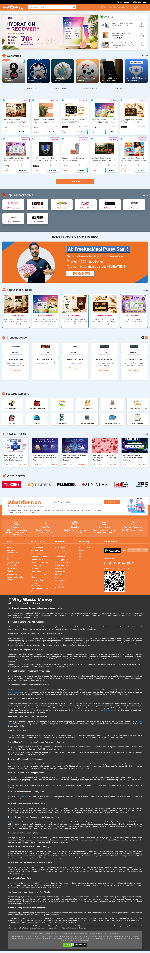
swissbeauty (60, 587)
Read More (23, 465)
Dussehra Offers (37, 580)
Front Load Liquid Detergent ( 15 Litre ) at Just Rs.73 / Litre (16, 159)
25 (77, 352)
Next (102, 32)
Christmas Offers (37, 547)
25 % (13, 222)
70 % (134, 208)
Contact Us (83, 550)
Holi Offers (35, 569)
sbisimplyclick (60, 581)
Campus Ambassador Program (15, 578)
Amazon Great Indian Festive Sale (39, 584)
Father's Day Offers (38, 559)
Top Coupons (126, 7)
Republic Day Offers (39, 553)
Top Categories (110, 7)
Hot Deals (31, 89)
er (136, 352)
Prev (142, 337)
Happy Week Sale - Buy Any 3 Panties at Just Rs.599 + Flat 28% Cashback (133, 159)
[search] (73, 7)
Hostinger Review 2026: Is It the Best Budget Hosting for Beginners (74, 457)
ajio (56, 578)
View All (145, 55)
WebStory (10, 571)
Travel (62, 409)
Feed (81, 559)
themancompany (61, 584)
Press (81, 556)
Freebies (37, 423)
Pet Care (12, 423)
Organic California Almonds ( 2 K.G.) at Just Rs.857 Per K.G (45, 120)
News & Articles (13, 562)
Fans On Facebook (133, 527)
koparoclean (60, 547)
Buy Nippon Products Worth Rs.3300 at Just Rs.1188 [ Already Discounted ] (132, 121)
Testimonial (11, 565)
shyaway (58, 575)
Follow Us (109, 558)
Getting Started (85, 547)
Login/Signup (142, 7)
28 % (13, 208)
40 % (62, 208)
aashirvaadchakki (62, 566)
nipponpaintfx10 (61, 556)
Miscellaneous (62, 423)
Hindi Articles (12, 568)
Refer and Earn (13, 574)
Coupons (119, 89)
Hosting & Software (87, 423)
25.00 (16, 315)
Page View (46, 527)
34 (48, 352)
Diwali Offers (36, 566)
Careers (10, 556)
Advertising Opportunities (12, 551)
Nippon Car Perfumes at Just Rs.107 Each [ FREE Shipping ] (74, 120)
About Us (10, 547)
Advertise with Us (123, 2)
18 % (110, 208)
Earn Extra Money (137, 423)
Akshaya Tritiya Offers (39, 562)
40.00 (134, 315)
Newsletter (17, 527)
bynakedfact (60, 572)
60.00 (104, 315)
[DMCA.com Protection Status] (75, 945)
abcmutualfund (61, 553)
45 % (86, 208)
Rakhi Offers (36, 572)
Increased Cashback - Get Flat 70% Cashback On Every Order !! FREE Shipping (104, 121)
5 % (37, 208)
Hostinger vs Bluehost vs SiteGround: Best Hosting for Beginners (133, 457)
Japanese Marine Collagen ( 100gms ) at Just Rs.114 (73, 159)
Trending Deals (90, 89)
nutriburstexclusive (62, 562)
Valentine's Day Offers (39, 556)
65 (18, 352)
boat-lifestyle (60, 569)
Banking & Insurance (112, 423)
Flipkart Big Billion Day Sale (40, 589)
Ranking (75, 527)
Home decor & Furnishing (138, 409)
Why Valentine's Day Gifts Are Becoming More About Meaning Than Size (104, 457)
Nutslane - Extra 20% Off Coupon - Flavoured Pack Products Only (101, 159)
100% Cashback (140, 2)
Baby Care (112, 409)
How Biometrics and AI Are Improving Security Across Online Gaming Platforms (13, 457)
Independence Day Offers (38, 576)
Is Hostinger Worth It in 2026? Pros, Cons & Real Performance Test (44, 457)
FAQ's (81, 553)
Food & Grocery (87, 409)
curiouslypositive (61, 559)
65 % (37, 222)
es (107, 352)
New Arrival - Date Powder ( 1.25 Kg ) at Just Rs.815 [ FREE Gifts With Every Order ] (16, 121)
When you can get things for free (24, 603)
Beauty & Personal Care (12, 409)
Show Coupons (15, 370)
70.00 (45, 315)
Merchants (104, 527)
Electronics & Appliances (37, 409)
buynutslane (60, 550)
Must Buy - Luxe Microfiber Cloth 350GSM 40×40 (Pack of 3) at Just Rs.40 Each (45, 159)
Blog (8, 559)
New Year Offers (37, 550)
